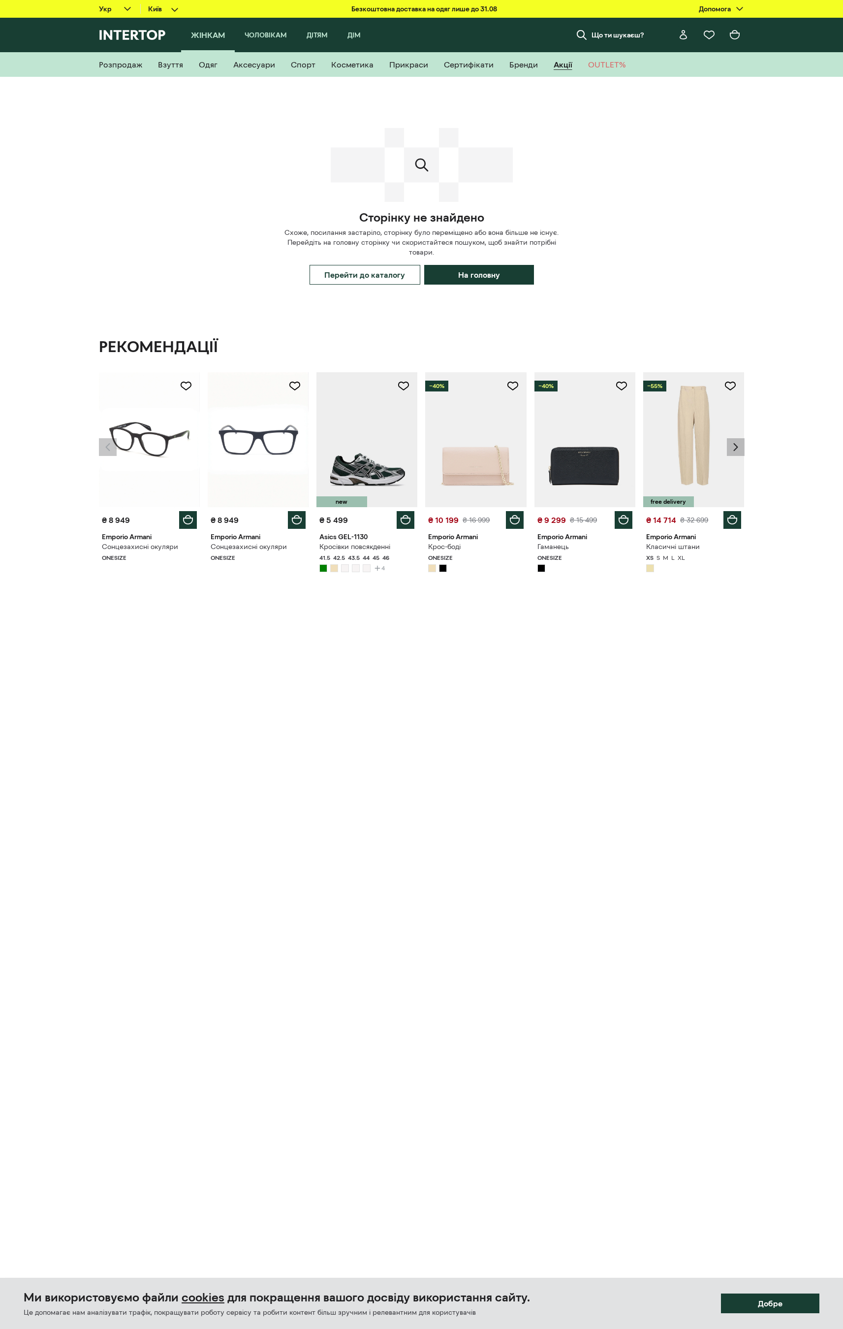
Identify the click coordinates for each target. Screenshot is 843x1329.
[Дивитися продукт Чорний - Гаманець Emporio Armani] (584, 439)
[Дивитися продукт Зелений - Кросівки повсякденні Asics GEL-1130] (366, 439)
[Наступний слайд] (736, 447)
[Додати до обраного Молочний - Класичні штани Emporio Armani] (730, 386)
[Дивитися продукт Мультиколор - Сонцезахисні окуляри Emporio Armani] (149, 439)
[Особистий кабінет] (683, 35)
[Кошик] (735, 35)
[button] (108, 447)
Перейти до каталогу (364, 275)
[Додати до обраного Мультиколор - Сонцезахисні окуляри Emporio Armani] (186, 386)
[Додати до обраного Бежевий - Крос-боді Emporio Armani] (513, 386)
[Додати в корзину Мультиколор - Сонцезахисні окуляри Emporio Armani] (188, 520)
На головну (479, 275)
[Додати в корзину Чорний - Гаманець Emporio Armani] (623, 520)
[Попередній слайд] (108, 447)
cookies (203, 1297)
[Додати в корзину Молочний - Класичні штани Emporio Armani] (732, 520)
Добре (770, 1303)
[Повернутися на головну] (132, 35)
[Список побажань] (709, 35)
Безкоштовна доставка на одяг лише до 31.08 (424, 8)
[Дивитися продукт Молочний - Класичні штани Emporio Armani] (693, 439)
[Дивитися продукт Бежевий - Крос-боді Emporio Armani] (475, 439)
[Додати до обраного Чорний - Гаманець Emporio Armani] (621, 386)
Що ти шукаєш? (618, 35)
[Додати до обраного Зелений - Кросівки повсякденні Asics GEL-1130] (403, 386)
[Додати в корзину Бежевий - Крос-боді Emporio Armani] (515, 520)
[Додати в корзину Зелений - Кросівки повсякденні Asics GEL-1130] (405, 520)
